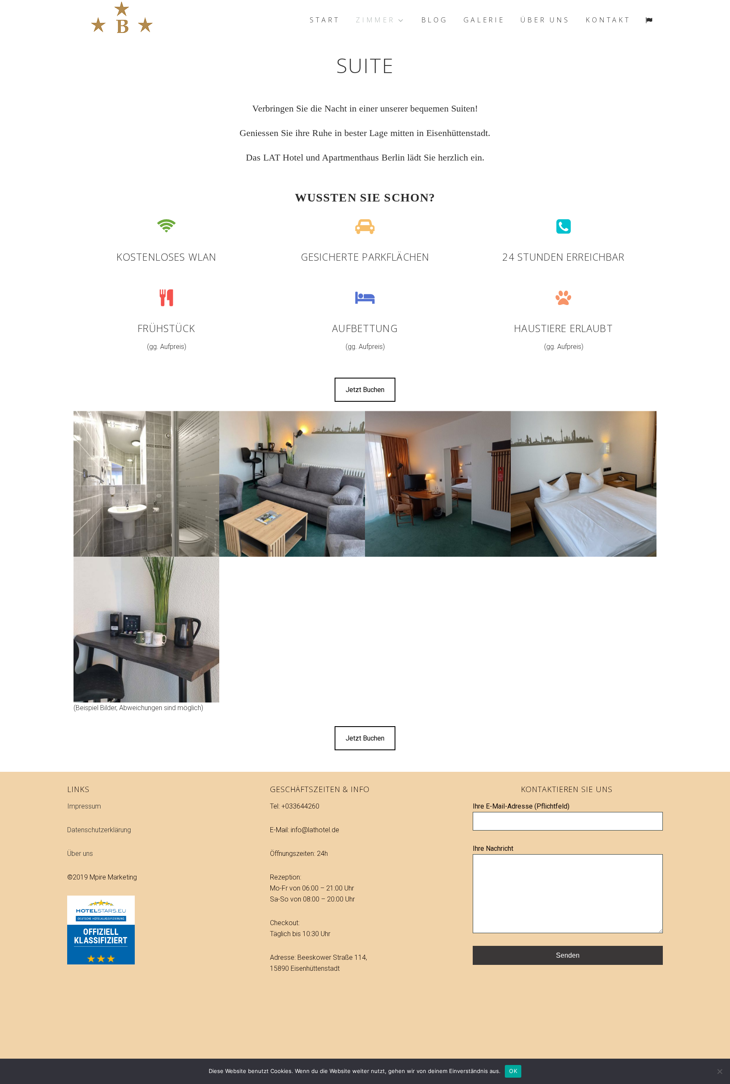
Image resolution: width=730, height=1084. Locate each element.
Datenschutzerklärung (99, 830)
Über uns (80, 854)
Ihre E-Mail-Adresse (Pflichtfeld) (521, 806)
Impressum (84, 806)
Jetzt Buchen (365, 390)
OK (513, 1071)
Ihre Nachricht (493, 848)
